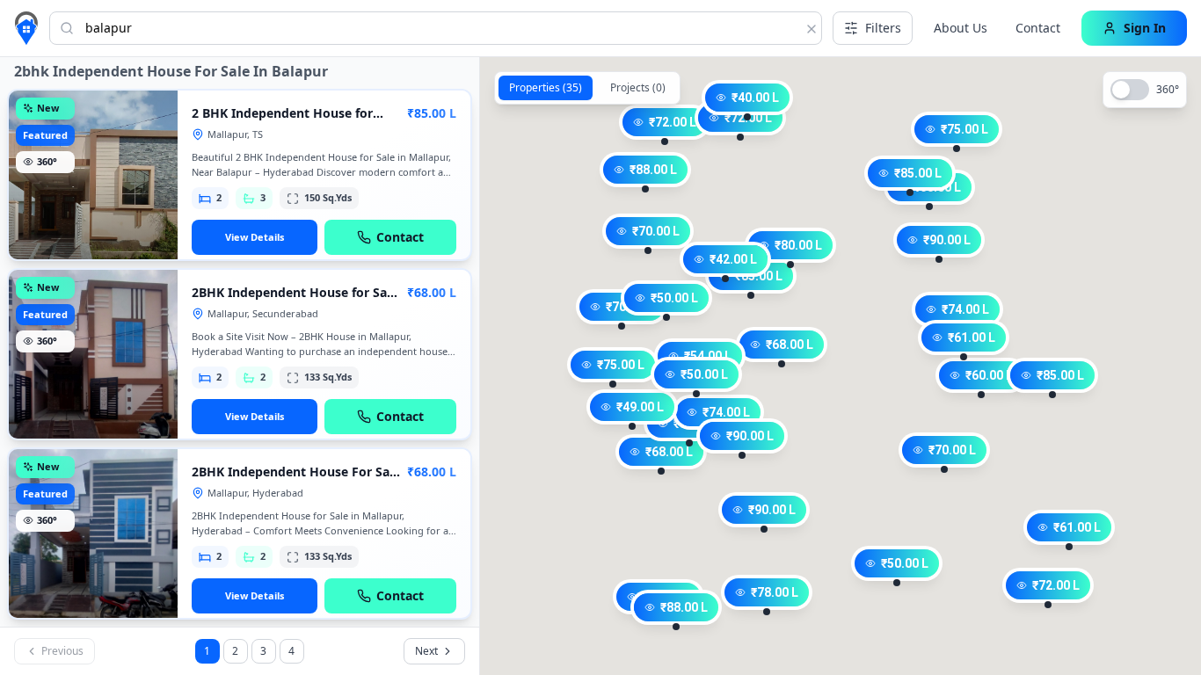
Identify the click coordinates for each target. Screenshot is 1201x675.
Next (426, 650)
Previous (62, 650)
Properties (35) (545, 87)
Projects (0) (638, 87)
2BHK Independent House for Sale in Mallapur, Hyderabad (294, 301)
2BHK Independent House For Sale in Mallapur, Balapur (296, 480)
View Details (254, 236)
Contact (1037, 27)
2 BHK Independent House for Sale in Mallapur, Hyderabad (282, 122)
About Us (960, 27)
